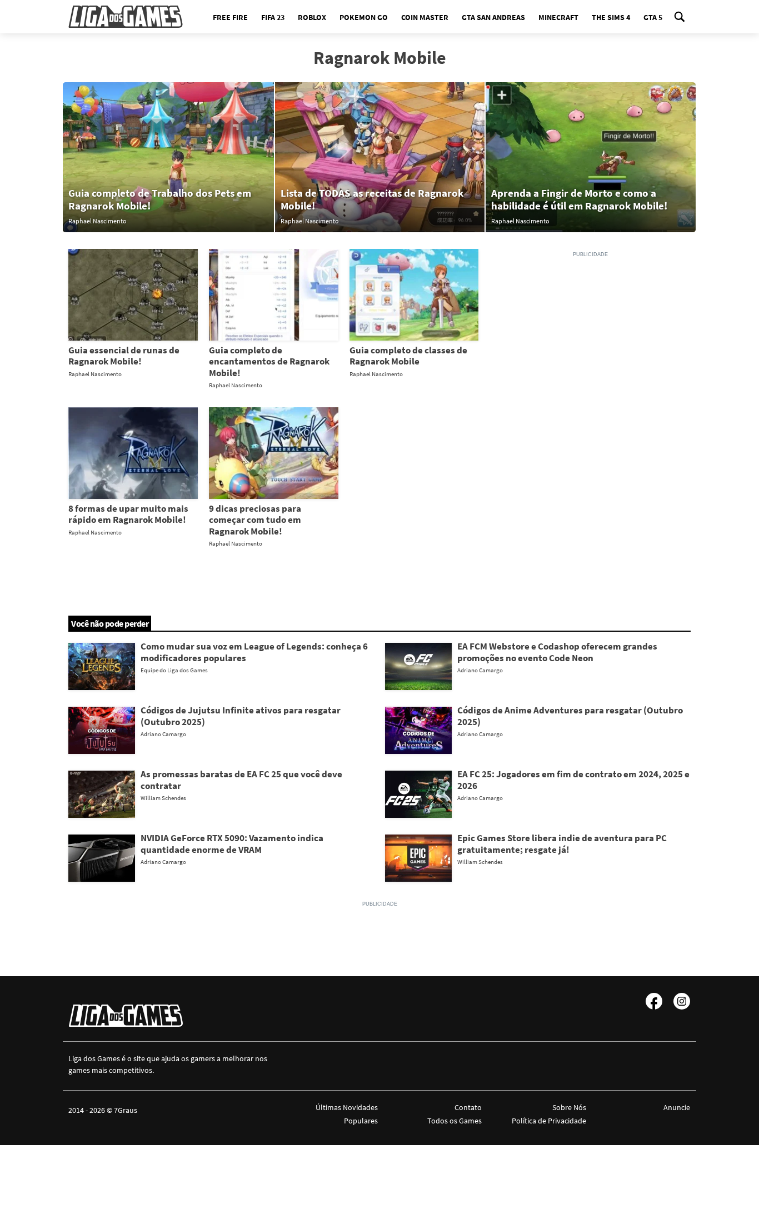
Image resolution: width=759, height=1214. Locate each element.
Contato (468, 1107)
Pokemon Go (363, 17)
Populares (361, 1121)
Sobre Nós (569, 1107)
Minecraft (558, 17)
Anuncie (676, 1107)
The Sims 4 (611, 17)
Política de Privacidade (549, 1121)
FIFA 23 (272, 17)
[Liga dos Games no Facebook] (654, 1001)
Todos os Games (454, 1121)
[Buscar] (679, 17)
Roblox (312, 17)
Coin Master (424, 17)
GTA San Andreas (493, 17)
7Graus (125, 1110)
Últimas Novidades (347, 1107)
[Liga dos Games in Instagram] (681, 1001)
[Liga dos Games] (125, 17)
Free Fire (230, 17)
